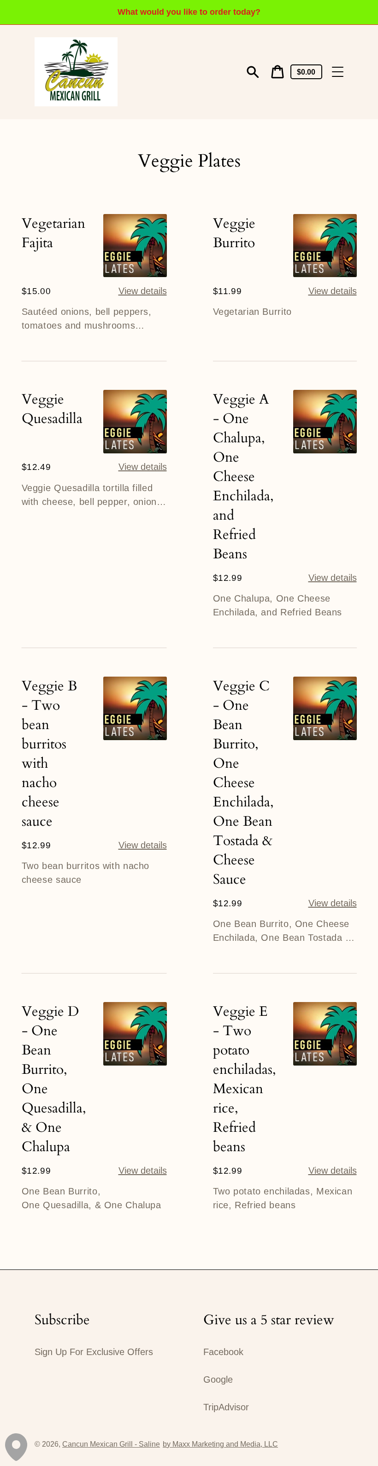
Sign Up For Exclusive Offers (94, 1352)
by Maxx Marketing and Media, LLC (220, 1444)
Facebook (223, 1352)
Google (218, 1379)
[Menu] (337, 72)
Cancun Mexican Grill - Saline (111, 1444)
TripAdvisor (226, 1407)
